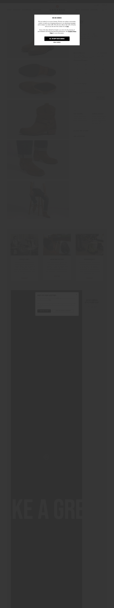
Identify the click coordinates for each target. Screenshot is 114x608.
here (67, 26)
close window (57, 42)
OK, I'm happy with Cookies (57, 39)
